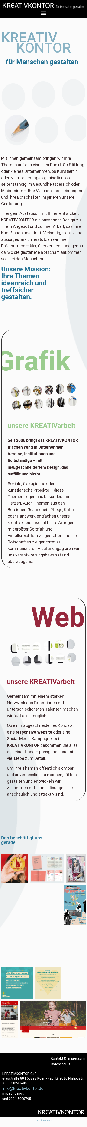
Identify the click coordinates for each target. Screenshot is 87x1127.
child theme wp (43, 1120)
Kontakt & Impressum (68, 1058)
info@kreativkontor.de (22, 1088)
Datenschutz (61, 1064)
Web (58, 616)
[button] (43, 13)
